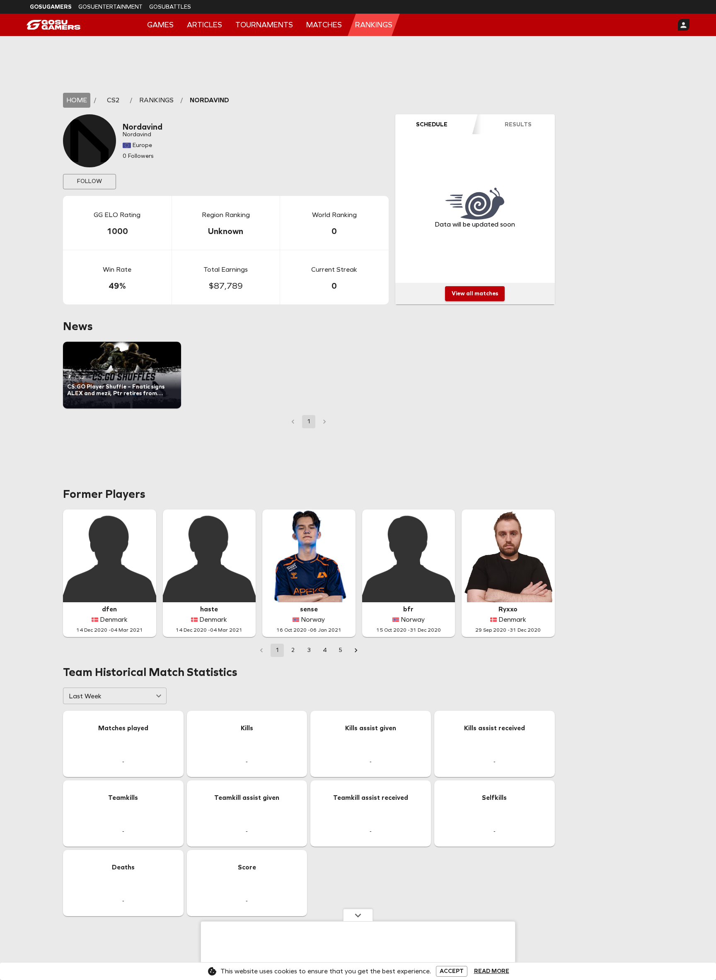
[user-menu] (683, 25)
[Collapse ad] (358, 915)
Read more (491, 971)
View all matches (475, 293)
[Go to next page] (356, 650)
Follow (89, 181)
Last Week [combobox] (85, 696)
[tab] (431, 124)
